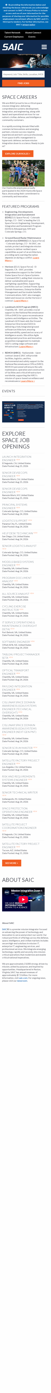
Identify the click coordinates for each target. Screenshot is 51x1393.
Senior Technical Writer (20, 792)
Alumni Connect (33, 32)
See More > (11, 863)
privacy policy (29, 24)
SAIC (4, 929)
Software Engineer (16, 641)
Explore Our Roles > (17, 153)
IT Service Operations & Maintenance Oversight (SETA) (19, 626)
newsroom (22, 980)
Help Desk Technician (17, 533)
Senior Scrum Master (17, 747)
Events (31, 36)
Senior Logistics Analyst (19, 545)
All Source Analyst (15, 593)
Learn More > (21, 300)
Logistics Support (14, 520)
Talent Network (12, 32)
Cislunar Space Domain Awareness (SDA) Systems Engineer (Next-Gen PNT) (19, 728)
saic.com (23, 977)
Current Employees (14, 36)
